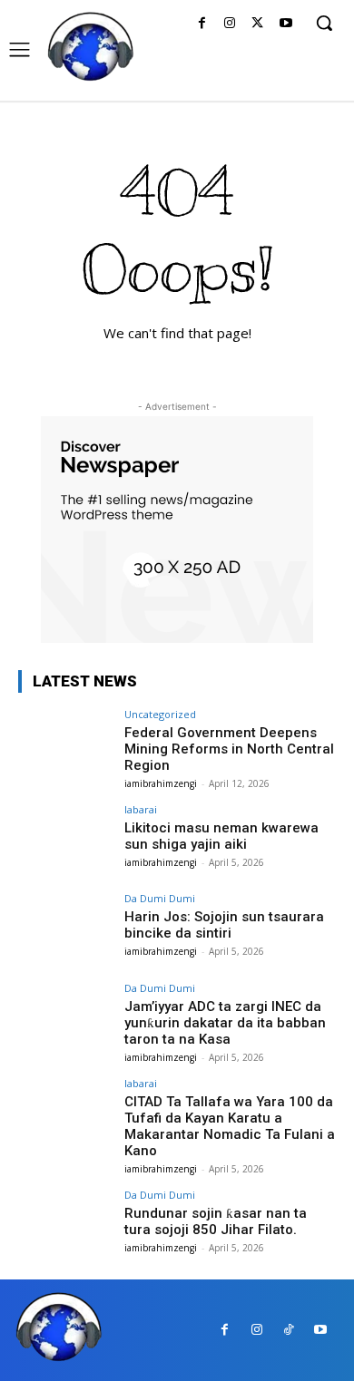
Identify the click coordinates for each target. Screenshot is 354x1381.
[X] (257, 24)
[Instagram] (230, 24)
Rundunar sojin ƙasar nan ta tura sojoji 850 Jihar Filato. (215, 1221)
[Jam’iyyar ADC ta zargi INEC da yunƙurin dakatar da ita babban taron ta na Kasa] (65, 1019)
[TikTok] (288, 1330)
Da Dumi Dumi (159, 898)
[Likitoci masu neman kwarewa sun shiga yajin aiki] (65, 840)
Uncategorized (160, 714)
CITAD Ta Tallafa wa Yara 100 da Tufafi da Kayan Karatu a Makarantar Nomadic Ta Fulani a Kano (229, 1126)
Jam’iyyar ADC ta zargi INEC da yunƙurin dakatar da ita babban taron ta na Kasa (225, 1022)
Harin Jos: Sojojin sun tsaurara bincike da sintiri (224, 925)
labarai (140, 809)
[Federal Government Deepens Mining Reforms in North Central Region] (65, 745)
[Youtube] (285, 24)
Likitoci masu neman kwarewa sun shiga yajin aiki (221, 836)
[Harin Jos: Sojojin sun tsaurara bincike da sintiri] (65, 929)
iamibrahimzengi (160, 783)
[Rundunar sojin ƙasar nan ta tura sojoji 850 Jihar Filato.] (65, 1225)
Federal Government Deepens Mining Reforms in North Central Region (229, 749)
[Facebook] (202, 24)
